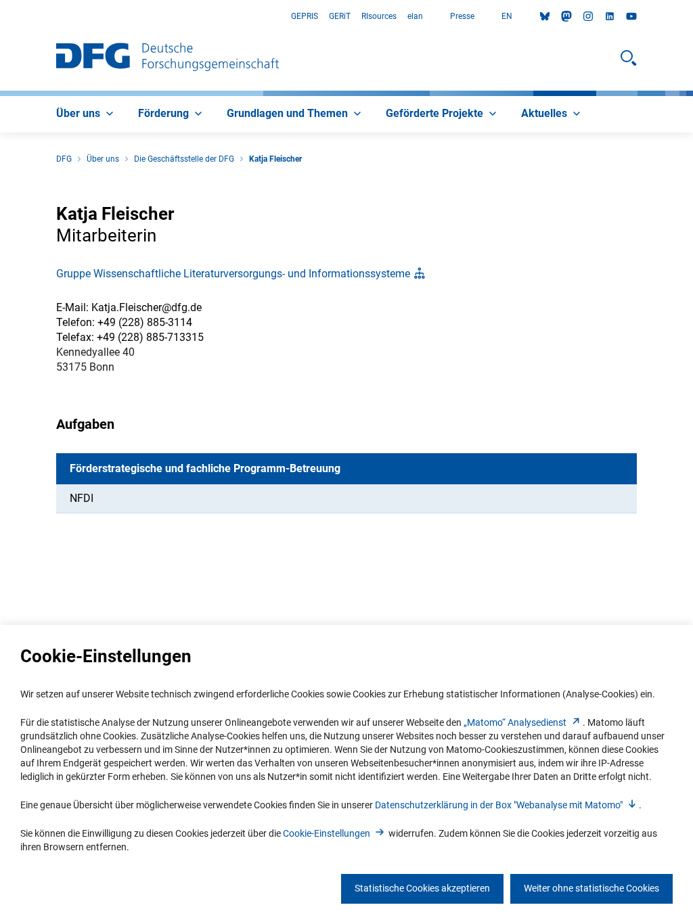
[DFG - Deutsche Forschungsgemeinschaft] (167, 58)
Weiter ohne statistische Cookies (591, 888)
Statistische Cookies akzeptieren (422, 888)
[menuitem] (86, 114)
